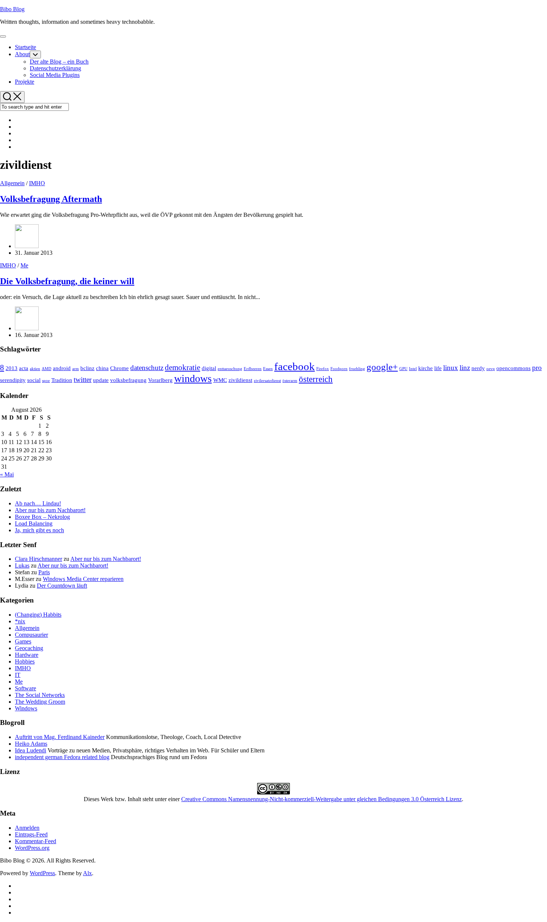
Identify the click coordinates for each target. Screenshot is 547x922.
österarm (289, 381)
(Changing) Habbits (38, 614)
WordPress (42, 873)
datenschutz (146, 368)
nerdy (478, 368)
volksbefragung (128, 380)
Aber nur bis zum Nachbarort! (50, 510)
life (438, 368)
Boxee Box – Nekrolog (42, 517)
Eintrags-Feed (31, 834)
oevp (490, 369)
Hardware (26, 655)
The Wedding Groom (40, 701)
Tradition (61, 380)
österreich (316, 379)
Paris (44, 572)
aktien (35, 369)
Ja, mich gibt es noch (39, 530)
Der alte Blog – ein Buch (59, 61)
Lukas (22, 565)
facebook (294, 366)
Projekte (24, 81)
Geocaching (29, 648)
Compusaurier (31, 635)
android (62, 368)
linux (450, 368)
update (101, 380)
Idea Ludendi (30, 750)
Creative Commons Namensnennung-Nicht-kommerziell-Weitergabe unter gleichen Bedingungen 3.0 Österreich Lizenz (321, 799)
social (34, 380)
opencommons (513, 368)
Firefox (322, 369)
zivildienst (240, 380)
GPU (403, 369)
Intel (413, 369)
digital (209, 368)
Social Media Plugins (55, 75)
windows (193, 378)
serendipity (13, 380)
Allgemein (12, 183)
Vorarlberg (160, 380)
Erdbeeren (253, 369)
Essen (268, 369)
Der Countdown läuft (62, 585)
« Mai (7, 474)
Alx (87, 873)
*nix (20, 621)
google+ (382, 367)
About (22, 54)
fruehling (357, 369)
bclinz (87, 368)
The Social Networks (40, 695)
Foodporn (339, 369)
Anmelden (27, 828)
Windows (26, 708)
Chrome (119, 368)
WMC (220, 380)
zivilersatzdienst (267, 381)
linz (465, 368)
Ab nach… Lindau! (38, 503)
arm (75, 369)
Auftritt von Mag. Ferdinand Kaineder (60, 737)
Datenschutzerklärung (55, 68)
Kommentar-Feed (35, 841)
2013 (11, 368)
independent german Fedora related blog (62, 757)
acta (23, 368)
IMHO (37, 183)
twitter (83, 379)
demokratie (182, 367)
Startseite (25, 47)
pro (537, 368)
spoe (46, 381)
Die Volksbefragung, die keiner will (67, 281)
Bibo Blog (12, 9)
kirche (425, 368)
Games (23, 641)
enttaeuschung (230, 369)
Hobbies (25, 661)
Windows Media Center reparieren (83, 579)
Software (25, 688)
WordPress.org (32, 848)
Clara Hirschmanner (38, 559)
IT (17, 675)
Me (24, 265)
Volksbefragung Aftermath (51, 199)
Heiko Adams (31, 744)
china (102, 368)
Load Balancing (33, 523)
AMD (46, 369)
